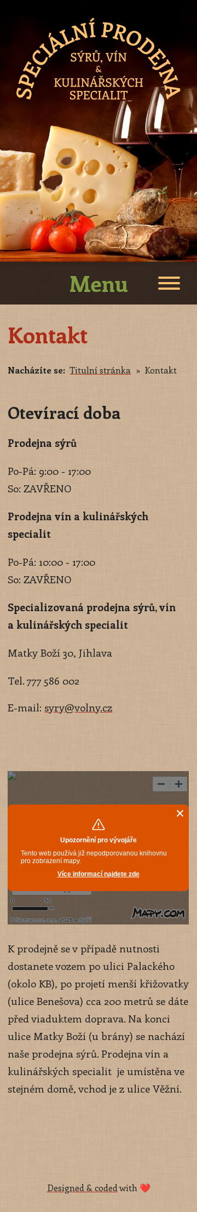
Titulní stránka (100, 370)
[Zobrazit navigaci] (169, 284)
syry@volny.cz (78, 707)
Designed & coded (82, 1187)
